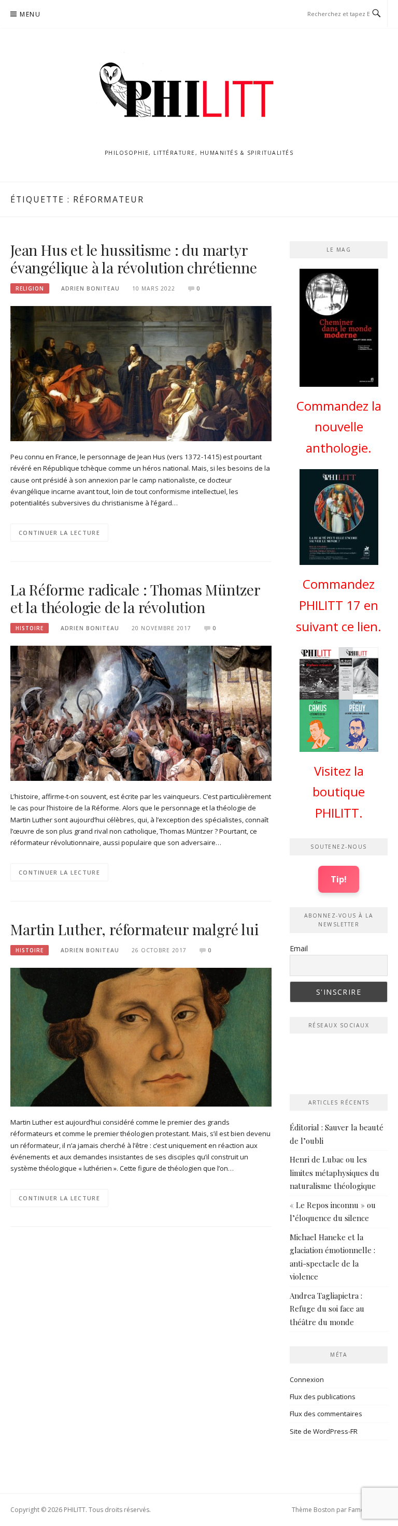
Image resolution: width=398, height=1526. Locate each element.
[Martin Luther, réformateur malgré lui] (141, 1036)
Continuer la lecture (59, 532)
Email (299, 948)
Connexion (307, 1379)
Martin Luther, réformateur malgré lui (134, 929)
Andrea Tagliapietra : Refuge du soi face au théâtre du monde (327, 1308)
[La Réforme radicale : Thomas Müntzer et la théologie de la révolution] (141, 712)
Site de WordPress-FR (324, 1431)
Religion (30, 288)
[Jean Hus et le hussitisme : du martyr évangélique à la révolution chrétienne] (141, 372)
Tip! (339, 879)
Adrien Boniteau (90, 288)
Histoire (30, 628)
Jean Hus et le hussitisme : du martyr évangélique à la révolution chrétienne (133, 258)
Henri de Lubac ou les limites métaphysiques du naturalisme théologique (334, 1172)
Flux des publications (323, 1396)
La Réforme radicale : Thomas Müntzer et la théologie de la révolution (135, 598)
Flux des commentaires (326, 1413)
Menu (30, 14)
